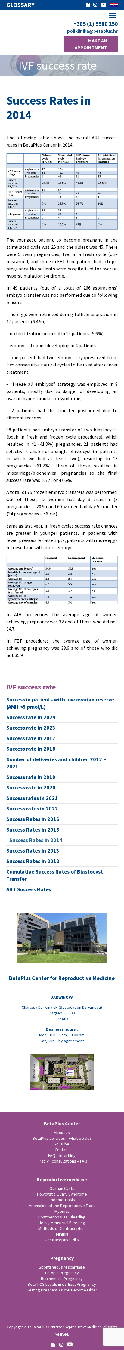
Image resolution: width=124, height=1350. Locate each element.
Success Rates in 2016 (32, 819)
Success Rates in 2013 (32, 850)
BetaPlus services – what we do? (62, 1138)
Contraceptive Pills (62, 1239)
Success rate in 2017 (30, 738)
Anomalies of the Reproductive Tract (62, 1205)
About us (62, 1132)
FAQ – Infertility (62, 1155)
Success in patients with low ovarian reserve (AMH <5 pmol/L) (60, 703)
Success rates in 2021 (32, 798)
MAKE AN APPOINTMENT (91, 44)
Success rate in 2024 (30, 717)
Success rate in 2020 (30, 787)
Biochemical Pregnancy (62, 1278)
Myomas (62, 1211)
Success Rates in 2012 (32, 861)
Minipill (62, 1234)
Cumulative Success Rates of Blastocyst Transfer (54, 875)
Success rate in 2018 (30, 748)
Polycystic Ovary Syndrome (62, 1194)
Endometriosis (62, 1200)
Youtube (61, 1144)
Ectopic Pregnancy (62, 1273)
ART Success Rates (28, 889)
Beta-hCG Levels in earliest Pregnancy (62, 1284)
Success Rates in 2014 (35, 840)
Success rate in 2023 (30, 727)
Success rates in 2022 (32, 808)
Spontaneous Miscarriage (62, 1267)
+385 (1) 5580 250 (95, 23)
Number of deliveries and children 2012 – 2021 (56, 763)
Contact (62, 1149)
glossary (20, 5)
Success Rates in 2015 (32, 829)
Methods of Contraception (62, 1228)
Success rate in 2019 (30, 777)
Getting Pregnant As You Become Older (61, 1290)
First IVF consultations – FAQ (62, 1161)
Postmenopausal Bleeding (61, 1217)
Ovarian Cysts (61, 1188)
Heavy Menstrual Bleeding (62, 1222)
